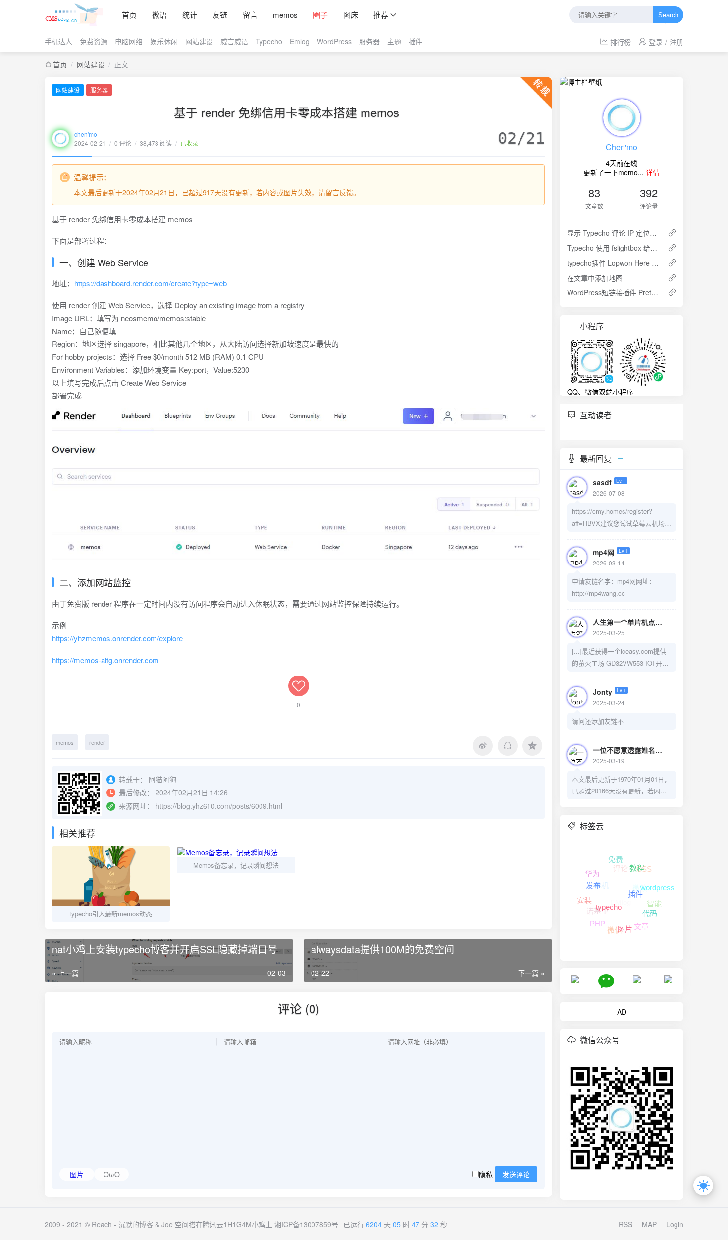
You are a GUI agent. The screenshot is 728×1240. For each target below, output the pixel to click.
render (97, 742)
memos (285, 14)
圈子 (320, 14)
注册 (676, 42)
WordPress (334, 41)
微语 (159, 14)
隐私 (504, 1174)
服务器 (369, 41)
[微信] (606, 980)
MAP (649, 1224)
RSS (625, 1224)
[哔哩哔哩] (637, 978)
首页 (129, 14)
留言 (250, 14)
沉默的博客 (135, 1224)
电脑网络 (129, 41)
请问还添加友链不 (598, 721)
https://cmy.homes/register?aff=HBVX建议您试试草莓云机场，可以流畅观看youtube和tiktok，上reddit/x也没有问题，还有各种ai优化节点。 (621, 518)
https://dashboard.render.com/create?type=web (150, 283)
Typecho (269, 41)
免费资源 (93, 41)
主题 (394, 41)
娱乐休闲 (164, 41)
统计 (189, 14)
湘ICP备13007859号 (306, 1224)
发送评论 (516, 1175)
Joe (167, 1224)
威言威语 (234, 41)
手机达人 (58, 41)
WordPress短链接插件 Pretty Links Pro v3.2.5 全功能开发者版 (613, 292)
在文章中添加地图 (595, 277)
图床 (350, 14)
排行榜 (624, 42)
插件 (415, 41)
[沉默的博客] (77, 15)
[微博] (668, 978)
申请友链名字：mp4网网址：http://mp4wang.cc (613, 587)
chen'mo (85, 134)
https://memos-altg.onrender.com (105, 660)
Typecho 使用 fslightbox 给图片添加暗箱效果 (613, 248)
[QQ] (575, 978)
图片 (77, 1174)
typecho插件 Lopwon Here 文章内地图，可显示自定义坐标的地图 (613, 263)
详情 (653, 172)
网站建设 (199, 41)
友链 (219, 14)
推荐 (380, 14)
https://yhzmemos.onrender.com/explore (117, 638)
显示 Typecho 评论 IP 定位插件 (613, 233)
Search (668, 15)
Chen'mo (621, 147)
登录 (656, 42)
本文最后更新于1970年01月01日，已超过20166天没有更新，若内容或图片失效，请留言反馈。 (621, 785)
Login (674, 1224)
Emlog (300, 41)
